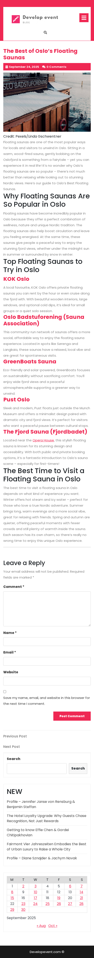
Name (10, 632)
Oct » (52, 925)
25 (47, 903)
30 (23, 909)
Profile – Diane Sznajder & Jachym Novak (42, 858)
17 (35, 897)
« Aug (41, 925)
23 (23, 903)
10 (35, 892)
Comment (13, 586)
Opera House (43, 440)
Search (13, 758)
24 (35, 903)
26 (59, 903)
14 (81, 892)
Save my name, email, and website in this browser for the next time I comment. (46, 700)
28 (81, 903)
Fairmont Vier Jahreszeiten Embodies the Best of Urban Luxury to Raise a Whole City (46, 847)
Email (9, 652)
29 (12, 909)
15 (12, 897)
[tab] (84, 17)
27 (70, 903)
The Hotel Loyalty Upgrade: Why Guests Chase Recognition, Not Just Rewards (46, 818)
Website (10, 672)
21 (81, 897)
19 (58, 897)
